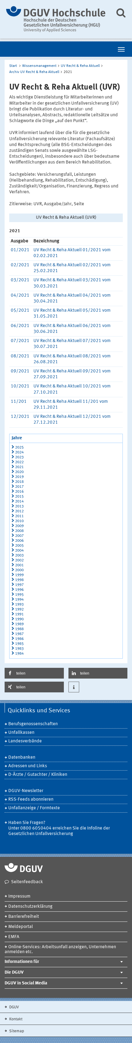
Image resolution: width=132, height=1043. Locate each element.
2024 (19, 452)
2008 (19, 531)
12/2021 (20, 416)
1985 (19, 644)
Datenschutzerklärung (30, 906)
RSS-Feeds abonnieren (30, 799)
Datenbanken (21, 757)
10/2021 (20, 386)
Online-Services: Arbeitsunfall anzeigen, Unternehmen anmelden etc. (60, 949)
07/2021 (20, 341)
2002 (19, 560)
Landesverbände (25, 741)
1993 (19, 604)
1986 (19, 639)
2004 (19, 550)
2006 (19, 541)
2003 (19, 555)
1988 (19, 629)
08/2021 (20, 356)
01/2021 (20, 250)
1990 (19, 619)
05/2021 (20, 310)
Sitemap (16, 1031)
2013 (19, 506)
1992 (19, 609)
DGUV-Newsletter (25, 791)
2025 (19, 447)
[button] (34, 673)
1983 (19, 649)
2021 (19, 467)
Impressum (19, 896)
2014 (19, 501)
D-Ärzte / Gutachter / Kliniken (37, 774)
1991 (19, 614)
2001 (19, 565)
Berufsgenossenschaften (33, 724)
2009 (19, 526)
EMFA (13, 937)
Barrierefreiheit (23, 916)
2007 (19, 536)
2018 (19, 482)
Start (13, 66)
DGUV (13, 1007)
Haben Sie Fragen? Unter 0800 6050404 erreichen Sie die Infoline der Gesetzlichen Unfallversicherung (59, 828)
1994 (19, 600)
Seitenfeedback (27, 882)
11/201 (19, 401)
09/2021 (20, 371)
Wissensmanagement (39, 66)
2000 (19, 570)
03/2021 (20, 280)
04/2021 (20, 295)
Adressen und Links (27, 766)
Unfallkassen (21, 732)
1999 (19, 575)
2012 (19, 511)
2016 (19, 492)
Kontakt (15, 1019)
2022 (19, 462)
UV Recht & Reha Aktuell (80, 66)
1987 (19, 634)
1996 (19, 590)
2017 (19, 487)
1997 (19, 585)
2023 (19, 457)
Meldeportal (20, 927)
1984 (19, 654)
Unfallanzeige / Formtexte (34, 808)
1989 (19, 624)
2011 (19, 516)
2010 (19, 521)
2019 (19, 477)
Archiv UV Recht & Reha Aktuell (34, 72)
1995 (19, 595)
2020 (19, 472)
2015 (19, 496)
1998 (19, 580)
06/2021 (20, 326)
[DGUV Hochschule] (56, 19)
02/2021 (20, 265)
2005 (19, 546)
